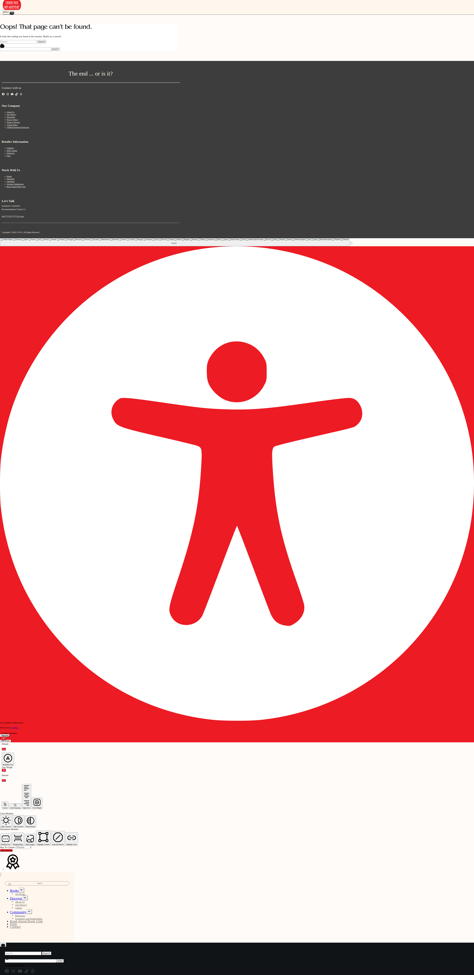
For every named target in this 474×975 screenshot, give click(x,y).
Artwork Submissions (15, 184)
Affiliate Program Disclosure (18, 127)
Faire (9, 156)
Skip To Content (7, 847)
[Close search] (3, 945)
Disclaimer (11, 117)
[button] (351, 243)
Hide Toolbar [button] (5, 741)
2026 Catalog (12, 151)
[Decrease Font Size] (4, 749)
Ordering (10, 148)
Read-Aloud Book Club (16, 187)
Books (14, 890)
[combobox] (175, 242)
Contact (15, 927)
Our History (11, 115)
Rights (9, 176)
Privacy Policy (12, 120)
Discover (16, 898)
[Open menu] (8, 13)
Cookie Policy (12, 125)
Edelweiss (11, 153)
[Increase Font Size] (4, 738)
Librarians (11, 182)
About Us (10, 112)
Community (18, 912)
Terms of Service (13, 122)
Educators (10, 179)
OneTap (14, 727)
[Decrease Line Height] (4, 780)
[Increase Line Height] (4, 770)
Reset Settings (6, 850)
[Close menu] (0, 874)
